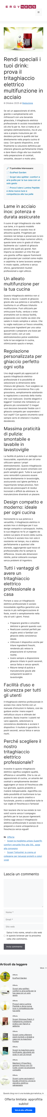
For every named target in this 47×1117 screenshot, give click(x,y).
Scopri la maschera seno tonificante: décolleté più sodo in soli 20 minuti (23, 1052)
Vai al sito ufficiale (23, 1110)
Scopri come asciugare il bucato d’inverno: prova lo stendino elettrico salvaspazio (24, 1081)
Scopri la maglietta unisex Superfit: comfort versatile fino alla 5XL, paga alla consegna (23, 845)
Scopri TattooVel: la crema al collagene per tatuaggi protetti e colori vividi (23, 856)
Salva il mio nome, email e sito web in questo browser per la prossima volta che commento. (24, 935)
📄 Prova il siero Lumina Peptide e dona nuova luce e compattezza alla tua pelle (23, 190)
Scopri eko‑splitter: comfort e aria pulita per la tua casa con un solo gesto (24, 991)
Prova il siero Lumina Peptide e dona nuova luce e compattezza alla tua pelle (23, 1007)
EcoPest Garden (20, 978)
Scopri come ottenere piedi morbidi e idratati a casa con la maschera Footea (23, 1038)
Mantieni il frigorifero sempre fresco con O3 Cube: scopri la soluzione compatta (24, 1066)
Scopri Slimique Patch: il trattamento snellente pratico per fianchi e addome (23, 1022)
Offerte (10, 837)
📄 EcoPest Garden (16, 172)
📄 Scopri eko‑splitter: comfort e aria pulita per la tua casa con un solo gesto (23, 180)
